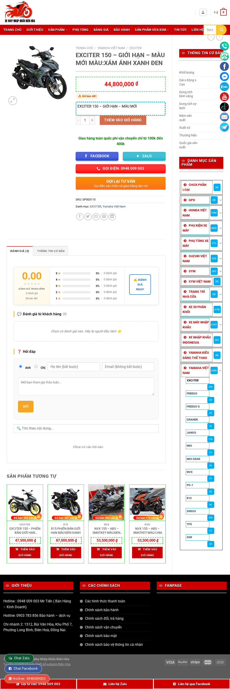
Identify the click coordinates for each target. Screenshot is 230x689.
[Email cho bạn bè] (96, 217)
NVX (189, 472)
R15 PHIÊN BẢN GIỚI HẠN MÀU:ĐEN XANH (66, 531)
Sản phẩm (56, 30)
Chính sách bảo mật (101, 636)
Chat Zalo (22, 658)
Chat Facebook (26, 668)
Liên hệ (197, 30)
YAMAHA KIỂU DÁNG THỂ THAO (196, 355)
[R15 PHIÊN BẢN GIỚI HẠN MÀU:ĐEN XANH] (66, 503)
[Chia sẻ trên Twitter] (88, 217)
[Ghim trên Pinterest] (104, 217)
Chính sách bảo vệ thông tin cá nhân (114, 644)
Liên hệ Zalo (117, 684)
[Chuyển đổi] (220, 200)
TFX (189, 524)
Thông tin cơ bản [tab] (50, 251)
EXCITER (193, 380)
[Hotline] (224, 46)
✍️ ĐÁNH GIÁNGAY (140, 284)
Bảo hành (122, 30)
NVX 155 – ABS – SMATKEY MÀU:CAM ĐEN (147, 531)
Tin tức (180, 30)
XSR (189, 537)
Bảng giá (101, 30)
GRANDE (192, 419)
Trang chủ (12, 30)
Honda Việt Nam (195, 212)
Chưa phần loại (194, 187)
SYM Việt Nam (199, 281)
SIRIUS (191, 511)
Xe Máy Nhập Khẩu (196, 324)
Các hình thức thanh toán (105, 601)
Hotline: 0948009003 (29, 679)
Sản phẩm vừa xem (150, 30)
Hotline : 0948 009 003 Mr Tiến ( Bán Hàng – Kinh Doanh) (37, 604)
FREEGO (192, 393)
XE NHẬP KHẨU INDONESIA (197, 339)
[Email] (224, 117)
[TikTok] (224, 106)
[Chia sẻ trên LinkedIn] (112, 217)
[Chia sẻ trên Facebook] (80, 217)
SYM (192, 271)
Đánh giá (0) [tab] (19, 251)
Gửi (26, 406)
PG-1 (190, 485)
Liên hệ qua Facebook (194, 684)
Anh (28, 367)
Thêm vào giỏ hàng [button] (26, 552)
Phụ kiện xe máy (195, 228)
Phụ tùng (80, 30)
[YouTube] (224, 96)
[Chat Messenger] (224, 76)
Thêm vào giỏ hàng (123, 120)
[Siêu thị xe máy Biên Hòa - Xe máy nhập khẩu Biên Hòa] (30, 12)
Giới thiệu (35, 30)
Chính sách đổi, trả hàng (104, 618)
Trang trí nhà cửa (194, 294)
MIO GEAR (193, 459)
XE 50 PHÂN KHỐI (194, 309)
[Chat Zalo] (224, 86)
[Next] (165, 525)
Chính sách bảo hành (102, 610)
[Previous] (7, 525)
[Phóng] (12, 100)
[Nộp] (222, 30)
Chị (43, 367)
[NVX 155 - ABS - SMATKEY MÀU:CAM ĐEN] (147, 503)
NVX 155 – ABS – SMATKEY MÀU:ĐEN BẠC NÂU (106, 531)
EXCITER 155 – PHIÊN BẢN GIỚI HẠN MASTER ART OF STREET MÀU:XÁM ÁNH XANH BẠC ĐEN (24, 531)
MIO (189, 445)
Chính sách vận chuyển (103, 627)
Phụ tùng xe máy (196, 243)
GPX (192, 200)
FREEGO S (193, 406)
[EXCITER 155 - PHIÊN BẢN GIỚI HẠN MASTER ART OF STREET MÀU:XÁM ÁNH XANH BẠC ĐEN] (25, 503)
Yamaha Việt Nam (196, 370)
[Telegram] (224, 127)
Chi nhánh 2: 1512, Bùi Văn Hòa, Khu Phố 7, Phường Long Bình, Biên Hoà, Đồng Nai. (37, 627)
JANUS (191, 432)
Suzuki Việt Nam (195, 258)
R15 (189, 498)
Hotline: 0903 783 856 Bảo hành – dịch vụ (36, 615)
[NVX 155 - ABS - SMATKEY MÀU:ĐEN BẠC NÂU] (106, 503)
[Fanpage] (224, 66)
